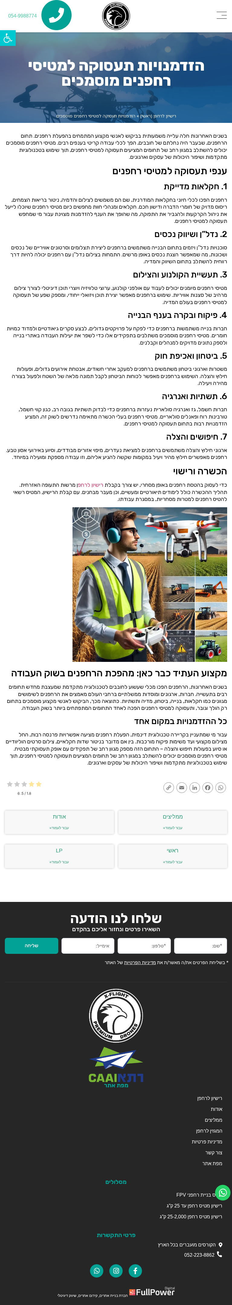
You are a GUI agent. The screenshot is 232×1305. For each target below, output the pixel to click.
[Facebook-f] (135, 1271)
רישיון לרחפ (90, 485)
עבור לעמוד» (172, 828)
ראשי (173, 851)
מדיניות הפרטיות (140, 962)
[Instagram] (116, 1271)
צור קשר (213, 1152)
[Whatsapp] (96, 1271)
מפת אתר (212, 1163)
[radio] (39, 785)
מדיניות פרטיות (207, 1141)
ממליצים (173, 817)
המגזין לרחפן (209, 1130)
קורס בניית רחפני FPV (198, 1195)
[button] (8, 38)
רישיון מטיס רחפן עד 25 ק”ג (194, 1205)
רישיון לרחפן (209, 1098)
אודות (59, 817)
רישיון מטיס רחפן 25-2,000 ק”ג (191, 1216)
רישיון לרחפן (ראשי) (158, 116)
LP (59, 851)
